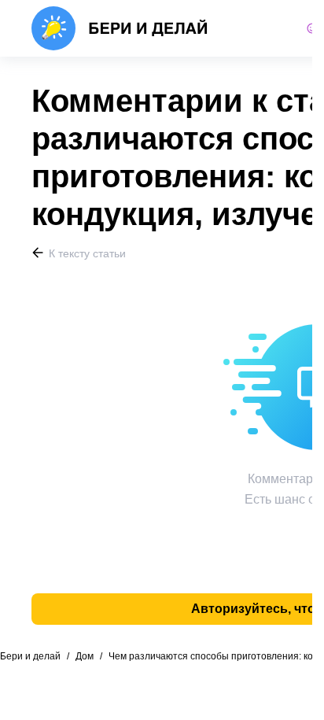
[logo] (119, 28)
